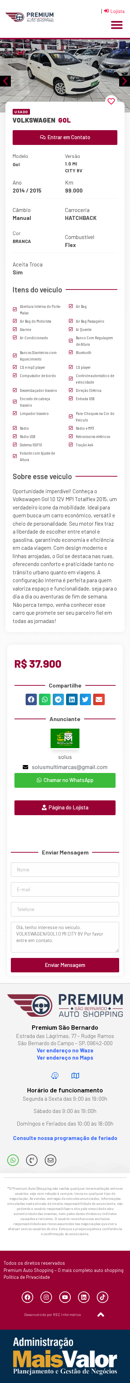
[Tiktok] (102, 1297)
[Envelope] (50, 1160)
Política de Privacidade (27, 1277)
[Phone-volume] (32, 1160)
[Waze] (54, 1075)
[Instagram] (46, 1297)
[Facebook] (27, 1297)
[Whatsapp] (13, 1160)
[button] (116, 25)
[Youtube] (65, 1297)
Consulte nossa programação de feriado (65, 1138)
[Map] (75, 1075)
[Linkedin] (84, 1297)
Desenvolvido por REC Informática (52, 1314)
